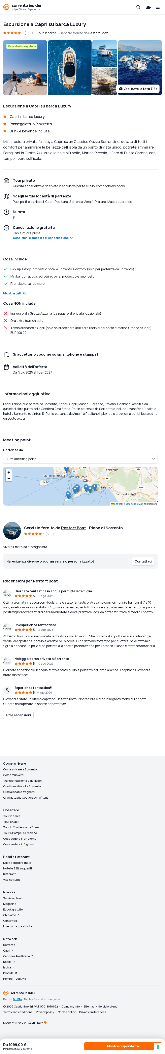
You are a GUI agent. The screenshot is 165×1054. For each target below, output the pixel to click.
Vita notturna (12, 880)
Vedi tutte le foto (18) (140, 89)
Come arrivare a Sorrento (20, 769)
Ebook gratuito (13, 909)
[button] (86, 488)
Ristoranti (9, 874)
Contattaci (10, 921)
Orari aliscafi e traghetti (19, 792)
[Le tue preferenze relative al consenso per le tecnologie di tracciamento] (158, 1047)
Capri (6, 950)
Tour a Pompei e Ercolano (20, 833)
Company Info (71, 1006)
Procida (8, 973)
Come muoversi (13, 775)
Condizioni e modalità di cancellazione (41, 238)
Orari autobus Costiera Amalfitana (25, 797)
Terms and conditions (17, 1012)
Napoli (7, 962)
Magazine (9, 904)
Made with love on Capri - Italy (23, 1022)
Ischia (7, 967)
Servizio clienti (13, 898)
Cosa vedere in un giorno (19, 838)
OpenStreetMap (134, 503)
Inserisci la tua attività (17, 926)
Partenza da (13, 450)
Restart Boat (73, 528)
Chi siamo (9, 915)
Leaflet (118, 503)
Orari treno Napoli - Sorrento (22, 786)
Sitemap (89, 1006)
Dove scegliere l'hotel (17, 863)
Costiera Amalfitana (16, 956)
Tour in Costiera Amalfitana (21, 827)
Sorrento (9, 945)
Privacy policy (45, 1012)
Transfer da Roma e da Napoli (22, 780)
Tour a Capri (11, 822)
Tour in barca (11, 816)
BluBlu (17, 999)
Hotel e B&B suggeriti (17, 868)
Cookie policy (67, 1012)
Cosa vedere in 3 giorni (18, 844)
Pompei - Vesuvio (14, 979)
